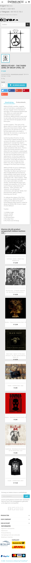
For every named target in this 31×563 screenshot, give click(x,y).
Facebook (9, 508)
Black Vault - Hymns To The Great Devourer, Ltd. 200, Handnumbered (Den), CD (15, 355)
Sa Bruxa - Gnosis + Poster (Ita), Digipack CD (15, 259)
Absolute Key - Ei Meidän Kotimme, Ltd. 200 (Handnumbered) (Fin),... (15, 291)
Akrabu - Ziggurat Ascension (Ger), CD (15, 322)
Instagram (21, 508)
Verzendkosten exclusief (17, 74)
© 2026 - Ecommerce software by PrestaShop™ (14, 561)
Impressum (4, 530)
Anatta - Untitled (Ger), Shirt (15, 480)
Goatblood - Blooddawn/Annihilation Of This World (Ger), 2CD (15, 449)
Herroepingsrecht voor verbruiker (10, 535)
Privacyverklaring (6, 533)
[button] (4, 90)
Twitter (13, 508)
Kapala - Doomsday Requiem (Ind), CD (15, 417)
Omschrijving (9, 102)
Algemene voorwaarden (7, 528)
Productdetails (20, 102)
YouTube (17, 508)
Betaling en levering (6, 537)
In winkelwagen (17, 85)
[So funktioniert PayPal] (5, 556)
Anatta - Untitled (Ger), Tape (15, 385)
